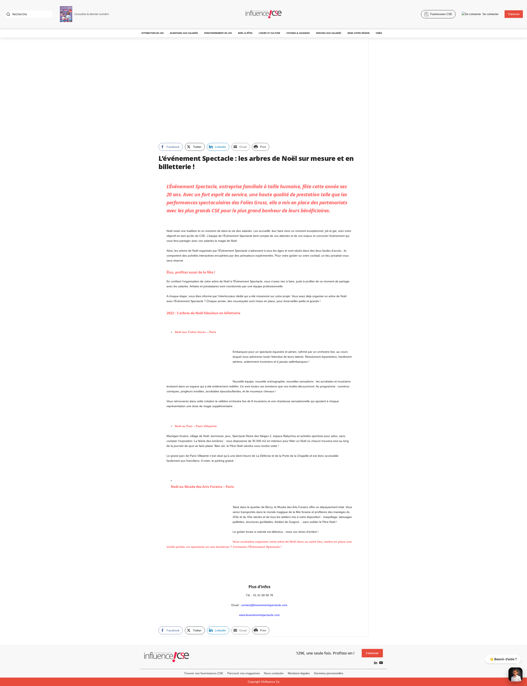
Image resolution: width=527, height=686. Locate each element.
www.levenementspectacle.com (259, 615)
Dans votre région (358, 33)
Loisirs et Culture (269, 33)
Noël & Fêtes (245, 33)
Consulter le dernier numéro (91, 14)
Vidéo (379, 33)
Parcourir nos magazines (243, 673)
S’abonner (372, 653)
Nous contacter (274, 673)
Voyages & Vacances (298, 33)
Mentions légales (299, 673)
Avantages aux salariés (184, 33)
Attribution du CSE (152, 33)
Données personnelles (328, 673)
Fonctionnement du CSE (218, 33)
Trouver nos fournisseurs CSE (203, 673)
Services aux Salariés (328, 33)
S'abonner (514, 14)
